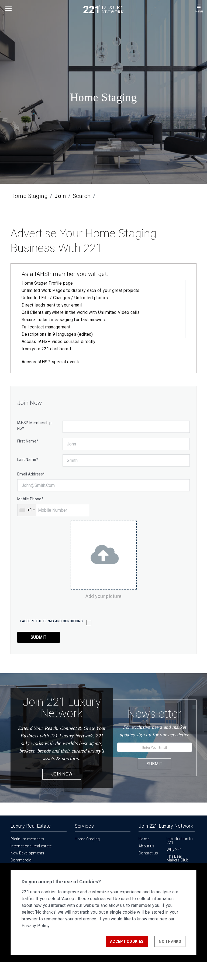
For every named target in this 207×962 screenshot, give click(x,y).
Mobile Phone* (30, 499)
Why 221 (174, 849)
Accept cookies (126, 941)
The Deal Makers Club (177, 858)
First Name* (27, 441)
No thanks (170, 941)
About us (146, 846)
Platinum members (27, 839)
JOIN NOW (61, 774)
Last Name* (27, 459)
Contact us (148, 853)
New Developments (27, 853)
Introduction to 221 (180, 840)
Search (82, 196)
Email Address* (31, 474)
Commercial (21, 860)
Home (144, 839)
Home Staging (29, 196)
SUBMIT (154, 763)
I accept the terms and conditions (51, 621)
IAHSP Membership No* (34, 426)
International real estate (31, 846)
